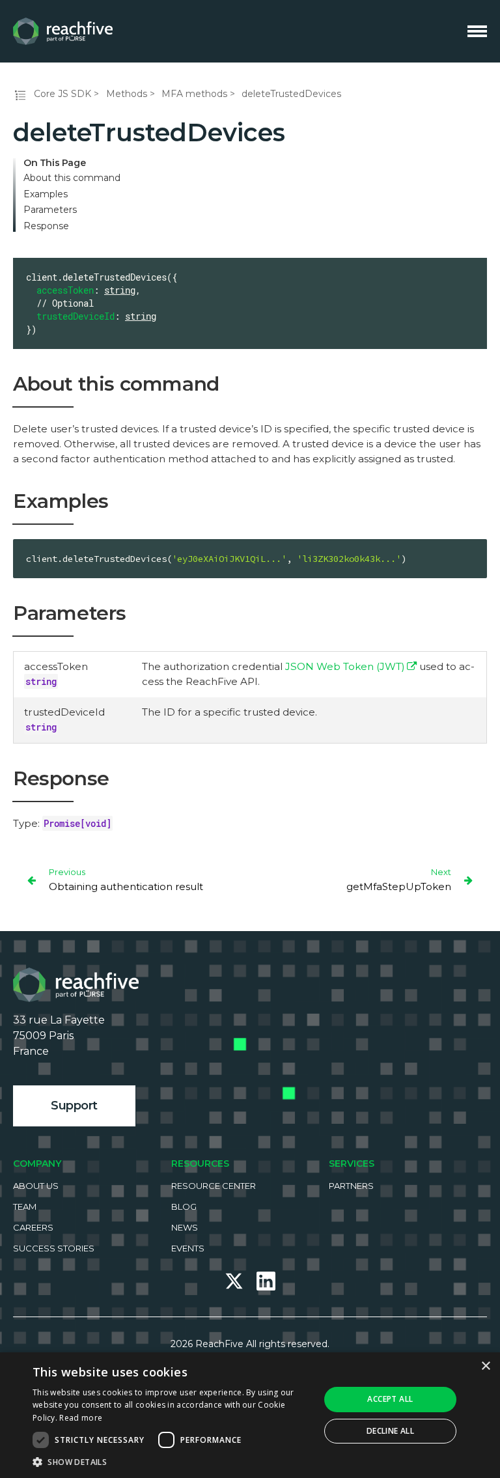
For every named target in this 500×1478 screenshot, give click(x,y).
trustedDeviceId (75, 316)
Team (24, 1206)
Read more (80, 1417)
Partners (351, 1185)
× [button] (485, 1366)
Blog (184, 1206)
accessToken (65, 290)
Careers (33, 1227)
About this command (71, 178)
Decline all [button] (390, 1430)
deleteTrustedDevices (291, 94)
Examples (45, 194)
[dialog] (250, 1415)
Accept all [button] (390, 1398)
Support (74, 1105)
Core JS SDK (62, 94)
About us (36, 1185)
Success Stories (53, 1248)
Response (46, 226)
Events (187, 1248)
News (184, 1227)
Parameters (50, 210)
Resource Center (213, 1185)
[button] (172, 1461)
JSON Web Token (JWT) (345, 666)
